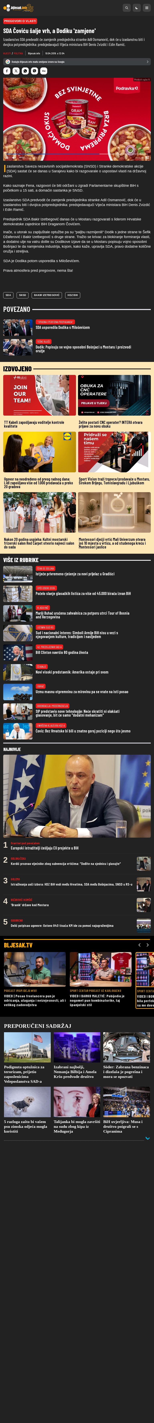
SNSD (22, 295)
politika (18, 53)
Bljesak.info (34, 53)
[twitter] (16, 71)
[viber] (34, 71)
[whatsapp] (25, 71)
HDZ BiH (73, 295)
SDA (8, 295)
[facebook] (6, 71)
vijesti (7, 53)
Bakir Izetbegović (47, 295)
